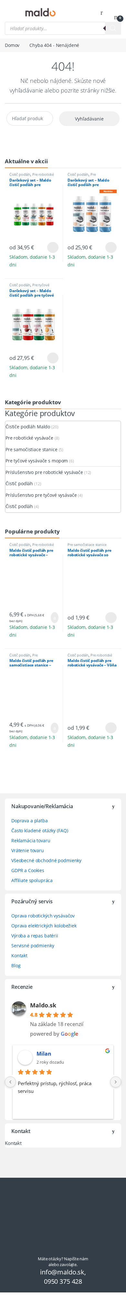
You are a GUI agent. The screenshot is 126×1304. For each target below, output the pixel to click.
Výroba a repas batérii (34, 936)
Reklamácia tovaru (30, 840)
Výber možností (48, 247)
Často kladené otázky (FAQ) (39, 830)
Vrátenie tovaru (27, 850)
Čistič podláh (19, 174)
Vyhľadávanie (89, 119)
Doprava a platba (29, 820)
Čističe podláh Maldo (27, 427)
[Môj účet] (104, 12)
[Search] (113, 28)
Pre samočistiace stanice (84, 176)
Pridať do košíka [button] (52, 617)
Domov (12, 45)
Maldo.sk (43, 1005)
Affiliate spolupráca (32, 880)
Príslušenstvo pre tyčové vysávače (41, 495)
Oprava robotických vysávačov (43, 916)
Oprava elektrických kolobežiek (44, 926)
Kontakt (19, 955)
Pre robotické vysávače (29, 438)
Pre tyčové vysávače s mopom (29, 286)
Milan (44, 1053)
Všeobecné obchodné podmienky (46, 860)
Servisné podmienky (32, 945)
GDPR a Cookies (27, 870)
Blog (15, 965)
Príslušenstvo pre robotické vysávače (44, 472)
